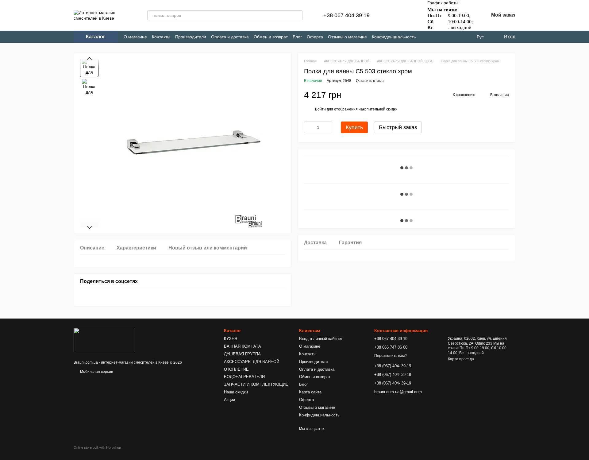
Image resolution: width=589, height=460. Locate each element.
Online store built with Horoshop (97, 447)
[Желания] (409, 15)
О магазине (135, 36)
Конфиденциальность (394, 36)
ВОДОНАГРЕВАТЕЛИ (244, 376)
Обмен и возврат (271, 36)
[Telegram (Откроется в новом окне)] (436, 37)
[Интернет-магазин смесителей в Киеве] (104, 340)
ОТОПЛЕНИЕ (236, 369)
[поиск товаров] (297, 15)
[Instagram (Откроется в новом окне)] (425, 37)
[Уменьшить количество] (308, 127)
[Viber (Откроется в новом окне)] (446, 37)
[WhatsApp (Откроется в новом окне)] (456, 37)
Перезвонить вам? (390, 356)
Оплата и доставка (230, 36)
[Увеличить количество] (327, 127)
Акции (229, 399)
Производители (190, 36)
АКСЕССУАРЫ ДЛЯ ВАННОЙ (251, 361)
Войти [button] (320, 109)
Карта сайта (310, 392)
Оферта (315, 36)
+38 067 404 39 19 (346, 15)
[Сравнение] (393, 15)
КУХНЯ (230, 338)
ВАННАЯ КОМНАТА (242, 346)
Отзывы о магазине (347, 36)
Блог (297, 36)
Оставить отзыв (369, 81)
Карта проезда (461, 359)
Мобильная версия (96, 371)
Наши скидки (236, 392)
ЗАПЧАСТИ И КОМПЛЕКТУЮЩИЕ (256, 384)
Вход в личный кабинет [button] (321, 338)
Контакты (161, 36)
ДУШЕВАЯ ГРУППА (242, 354)
